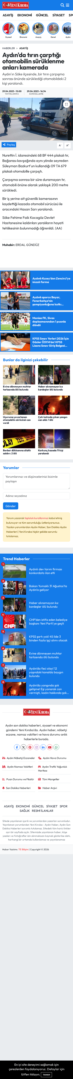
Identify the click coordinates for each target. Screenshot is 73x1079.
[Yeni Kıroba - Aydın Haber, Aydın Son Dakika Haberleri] (15, 5)
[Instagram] (37, 747)
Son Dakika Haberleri (18, 788)
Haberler (8, 48)
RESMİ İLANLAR (42, 810)
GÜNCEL (42, 15)
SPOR (64, 806)
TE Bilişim (23, 849)
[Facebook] (17, 747)
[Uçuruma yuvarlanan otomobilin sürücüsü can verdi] (19, 405)
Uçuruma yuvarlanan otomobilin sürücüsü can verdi (17, 420)
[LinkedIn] (43, 747)
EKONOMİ (24, 15)
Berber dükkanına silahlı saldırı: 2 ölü (17, 452)
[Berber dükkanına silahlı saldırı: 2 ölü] (19, 438)
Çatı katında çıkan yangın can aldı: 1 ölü (52, 418)
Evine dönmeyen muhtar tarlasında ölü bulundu (17, 388)
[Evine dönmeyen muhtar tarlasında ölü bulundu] (19, 374)
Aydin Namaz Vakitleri (20, 766)
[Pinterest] (30, 747)
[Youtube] (50, 747)
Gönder (10, 506)
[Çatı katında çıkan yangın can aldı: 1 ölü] (54, 405)
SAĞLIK (25, 810)
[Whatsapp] (56, 747)
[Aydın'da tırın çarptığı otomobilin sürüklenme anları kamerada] (36, 119)
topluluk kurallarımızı (37, 518)
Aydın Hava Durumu (54, 758)
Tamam (46, 1075)
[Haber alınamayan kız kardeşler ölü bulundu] (54, 374)
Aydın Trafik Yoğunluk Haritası (52, 768)
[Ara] (62, 5)
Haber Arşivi (50, 788)
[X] (23, 747)
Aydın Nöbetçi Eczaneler (21, 758)
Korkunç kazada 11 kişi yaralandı (50, 452)
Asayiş (23, 48)
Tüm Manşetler (50, 779)
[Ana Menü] (67, 5)
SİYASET (58, 15)
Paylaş (11, 144)
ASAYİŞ (8, 15)
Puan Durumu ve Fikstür (20, 779)
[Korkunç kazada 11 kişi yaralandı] (54, 438)
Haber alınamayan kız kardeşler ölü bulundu (50, 388)
